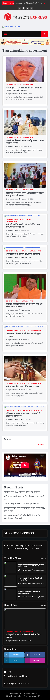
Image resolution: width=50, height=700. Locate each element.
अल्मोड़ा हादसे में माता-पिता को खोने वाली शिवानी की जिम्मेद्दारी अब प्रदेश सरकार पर (24, 89)
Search (7, 439)
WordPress (38, 696)
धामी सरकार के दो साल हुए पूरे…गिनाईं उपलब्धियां (23, 254)
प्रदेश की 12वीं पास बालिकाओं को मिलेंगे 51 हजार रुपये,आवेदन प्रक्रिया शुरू (23, 225)
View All (43, 558)
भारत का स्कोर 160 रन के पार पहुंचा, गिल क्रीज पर (22, 492)
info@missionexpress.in (18, 683)
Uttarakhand (27, 84)
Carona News (11, 410)
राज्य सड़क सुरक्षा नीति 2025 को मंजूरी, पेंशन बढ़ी (25, 3)
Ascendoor (18, 696)
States (24, 251)
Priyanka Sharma (13, 94)
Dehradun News (12, 84)
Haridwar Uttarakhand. (18, 676)
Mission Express (30, 694)
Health (39, 410)
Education (26, 219)
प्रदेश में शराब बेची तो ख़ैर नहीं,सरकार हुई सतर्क (22, 386)
